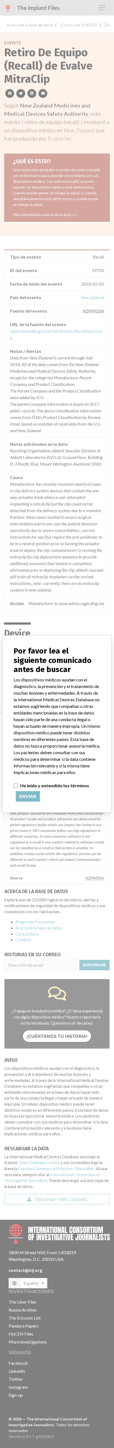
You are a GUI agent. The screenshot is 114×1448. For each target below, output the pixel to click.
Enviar (27, 796)
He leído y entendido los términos (54, 785)
